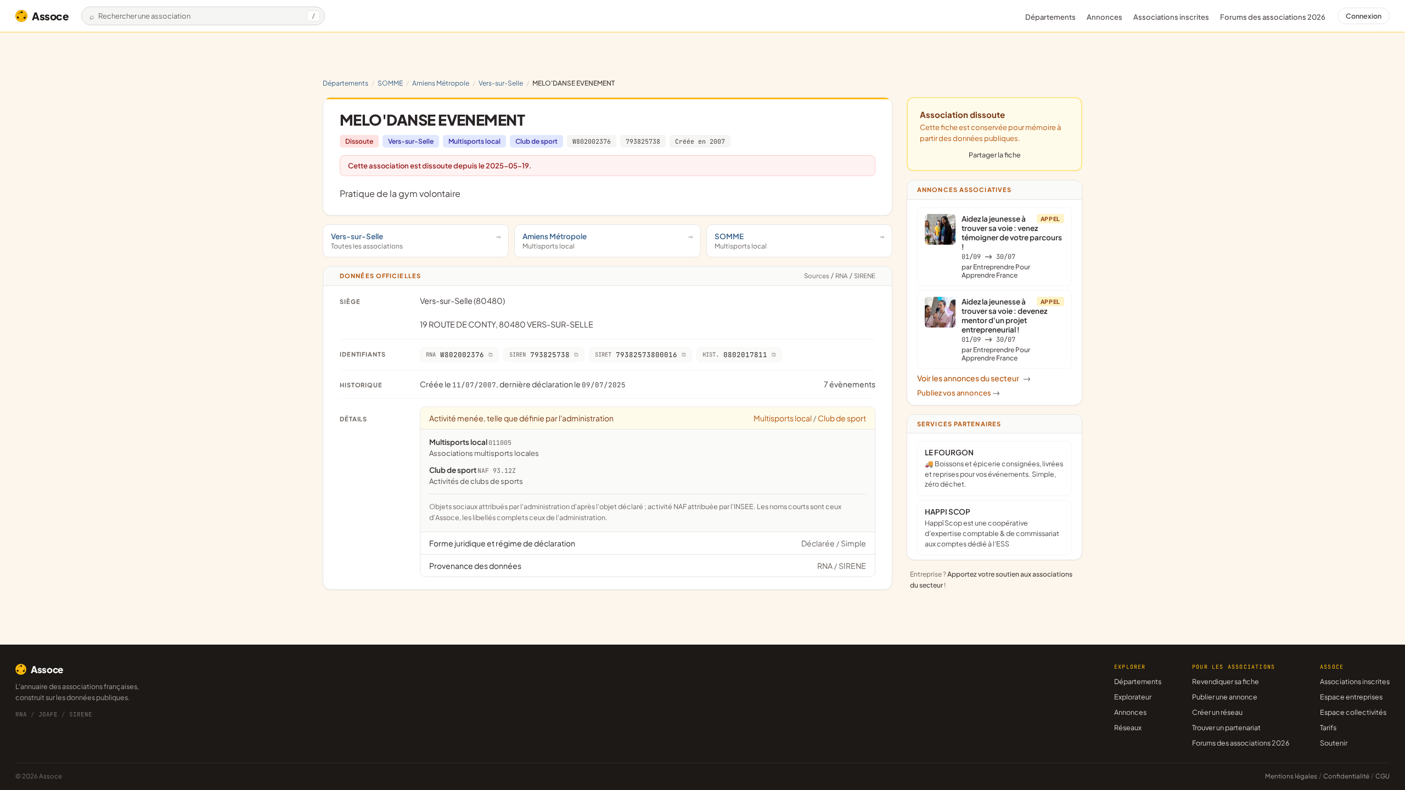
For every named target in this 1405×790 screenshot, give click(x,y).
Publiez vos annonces (958, 392)
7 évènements (849, 384)
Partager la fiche (995, 154)
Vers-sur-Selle (501, 83)
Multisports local (474, 141)
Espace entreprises (1351, 696)
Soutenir (1333, 742)
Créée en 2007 (700, 141)
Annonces (1104, 17)
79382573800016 (636, 354)
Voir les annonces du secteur (974, 378)
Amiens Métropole (440, 83)
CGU (1382, 776)
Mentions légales (1291, 776)
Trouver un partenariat (1226, 727)
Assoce (50, 15)
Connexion (1363, 16)
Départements (1050, 17)
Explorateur (1132, 696)
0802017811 (734, 354)
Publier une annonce (1224, 696)
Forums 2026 (1272, 17)
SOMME (390, 83)
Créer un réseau (1217, 712)
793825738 (643, 141)
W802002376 (591, 141)
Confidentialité (1346, 776)
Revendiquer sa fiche (1225, 681)
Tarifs (1328, 727)
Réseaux (1128, 727)
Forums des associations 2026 (1240, 742)
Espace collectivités (1353, 712)
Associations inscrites (1171, 17)
